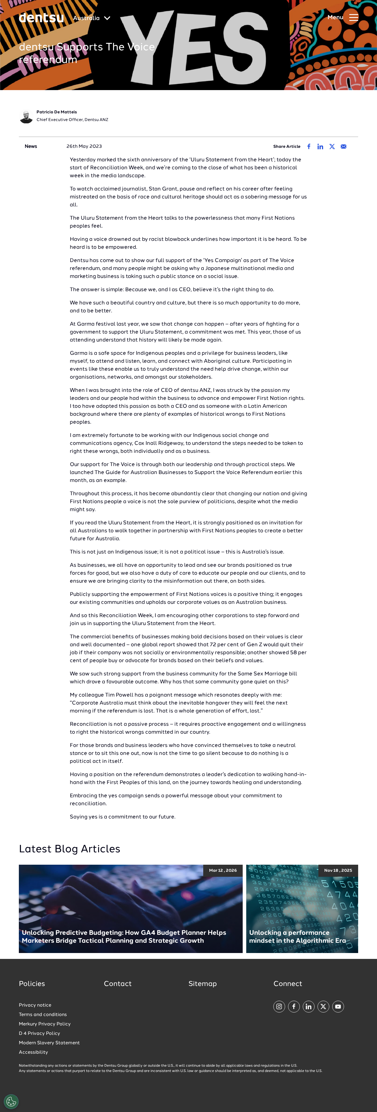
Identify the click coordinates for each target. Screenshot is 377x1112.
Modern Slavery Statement (49, 1043)
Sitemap (202, 984)
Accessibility (33, 1052)
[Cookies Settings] (11, 1101)
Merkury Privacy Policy (45, 1024)
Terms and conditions (43, 1014)
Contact (118, 984)
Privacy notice (35, 1005)
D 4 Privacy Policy (39, 1033)
